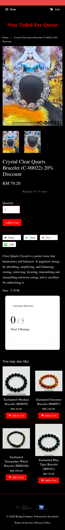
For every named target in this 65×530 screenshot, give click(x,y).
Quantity (8, 203)
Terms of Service (23, 522)
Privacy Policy (43, 522)
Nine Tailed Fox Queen (32, 24)
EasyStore (53, 516)
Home (5, 37)
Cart (57, 9)
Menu (12, 9)
